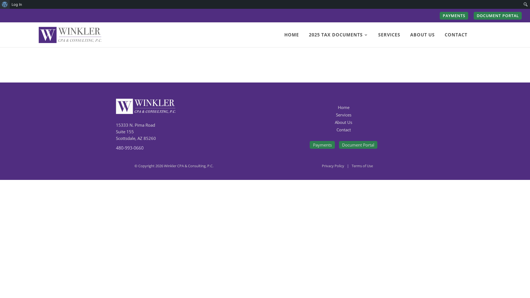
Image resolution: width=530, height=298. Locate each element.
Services (343, 115)
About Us (343, 122)
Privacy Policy (333, 165)
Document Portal (358, 145)
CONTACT (456, 35)
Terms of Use (362, 165)
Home (343, 107)
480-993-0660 (130, 148)
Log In (17, 4)
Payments (322, 145)
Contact (343, 129)
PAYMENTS (454, 16)
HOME (291, 35)
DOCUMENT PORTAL (498, 16)
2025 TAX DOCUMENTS (336, 35)
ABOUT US (422, 35)
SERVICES (389, 35)
